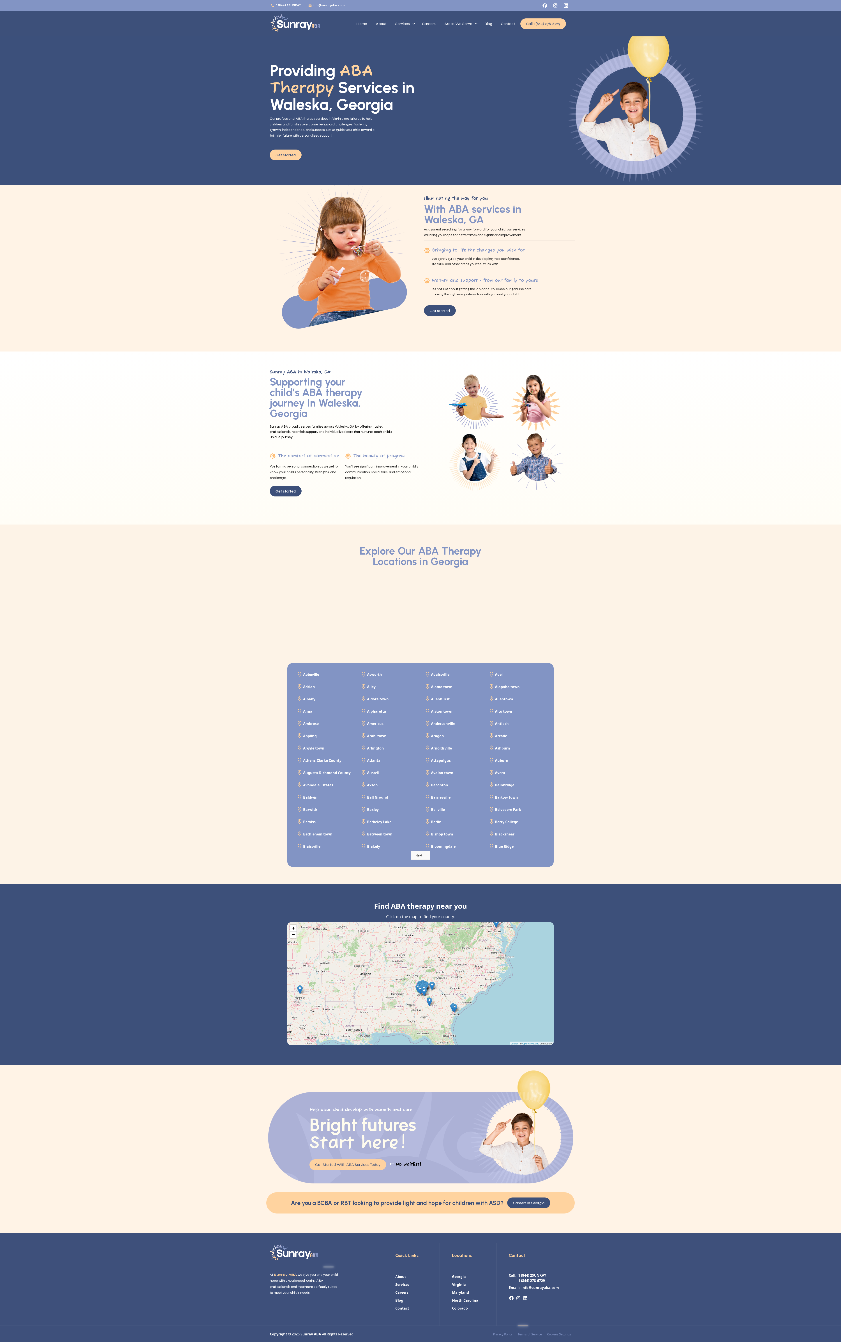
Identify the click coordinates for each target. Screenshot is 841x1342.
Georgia (459, 1276)
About (381, 23)
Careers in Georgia (528, 1203)
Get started (286, 155)
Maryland (460, 1292)
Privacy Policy (502, 1334)
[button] (404, 24)
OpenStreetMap (530, 1043)
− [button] (293, 934)
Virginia (459, 1284)
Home (361, 23)
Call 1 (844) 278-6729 (543, 23)
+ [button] (293, 928)
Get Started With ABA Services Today (347, 1164)
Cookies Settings (559, 1334)
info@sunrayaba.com (329, 5)
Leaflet (514, 1043)
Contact (508, 23)
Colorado (460, 1308)
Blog (488, 23)
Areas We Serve (458, 23)
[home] (295, 24)
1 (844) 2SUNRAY (288, 5)
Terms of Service (530, 1334)
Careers (429, 23)
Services (402, 23)
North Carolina (465, 1300)
